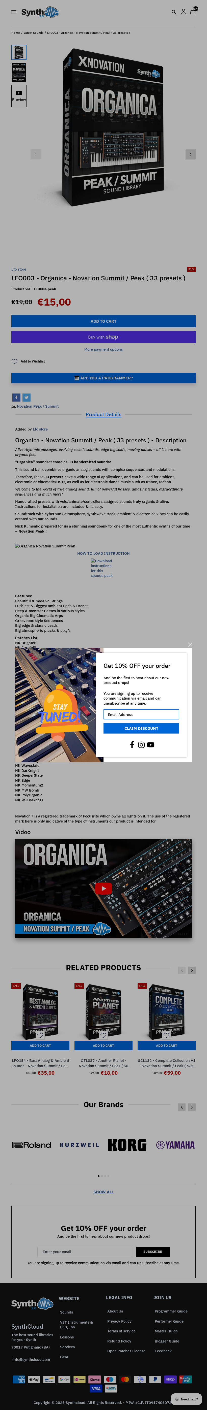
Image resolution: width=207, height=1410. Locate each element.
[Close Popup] (190, 644)
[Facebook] (132, 744)
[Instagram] (141, 744)
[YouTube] (150, 744)
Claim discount (141, 728)
